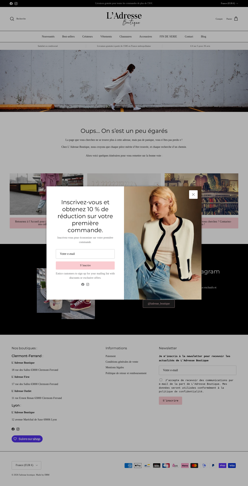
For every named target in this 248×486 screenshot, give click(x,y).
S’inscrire (85, 265)
